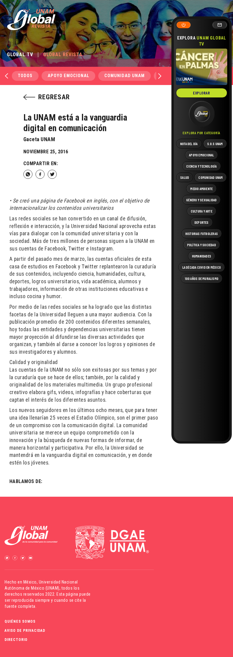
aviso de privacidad (25, 630)
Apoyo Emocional (68, 75)
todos (25, 75)
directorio (16, 640)
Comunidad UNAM (124, 75)
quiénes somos (20, 621)
